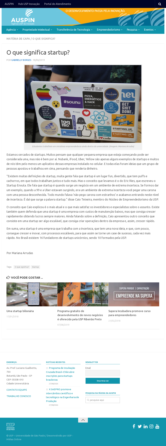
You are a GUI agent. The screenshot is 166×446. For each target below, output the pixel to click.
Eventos (149, 29)
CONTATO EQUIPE (16, 389)
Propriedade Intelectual (36, 29)
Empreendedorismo (108, 29)
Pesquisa (132, 29)
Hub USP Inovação (29, 3)
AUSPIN (9, 3)
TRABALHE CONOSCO (18, 396)
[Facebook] (134, 426)
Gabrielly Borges (21, 60)
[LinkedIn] (145, 426)
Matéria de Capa (18, 38)
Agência (11, 29)
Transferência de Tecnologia (73, 29)
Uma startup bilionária (20, 310)
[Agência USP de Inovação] (22, 17)
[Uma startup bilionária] (31, 294)
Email (88, 368)
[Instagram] (151, 426)
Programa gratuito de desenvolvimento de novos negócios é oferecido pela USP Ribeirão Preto (80, 315)
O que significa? (43, 38)
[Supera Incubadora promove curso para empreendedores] (133, 294)
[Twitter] (139, 426)
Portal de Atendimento (57, 3)
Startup (35, 267)
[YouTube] (157, 426)
